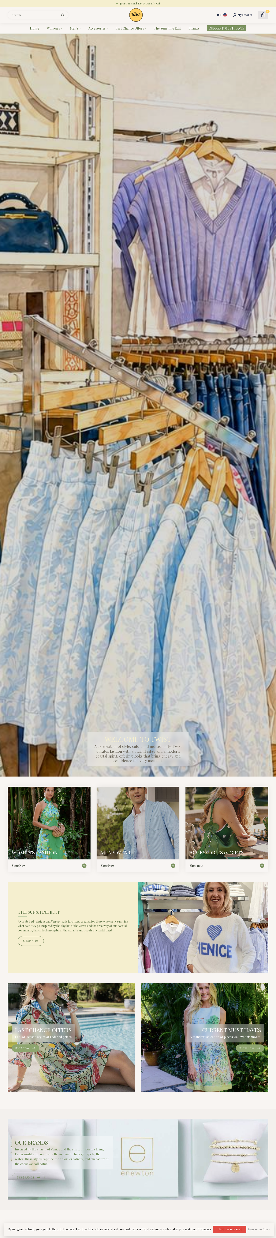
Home (34, 28)
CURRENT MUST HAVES (226, 28)
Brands (194, 28)
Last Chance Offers (130, 28)
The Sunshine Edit (167, 28)
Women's (53, 28)
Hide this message (229, 1229)
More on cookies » (259, 1229)
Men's (74, 28)
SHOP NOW (31, 941)
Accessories (96, 28)
